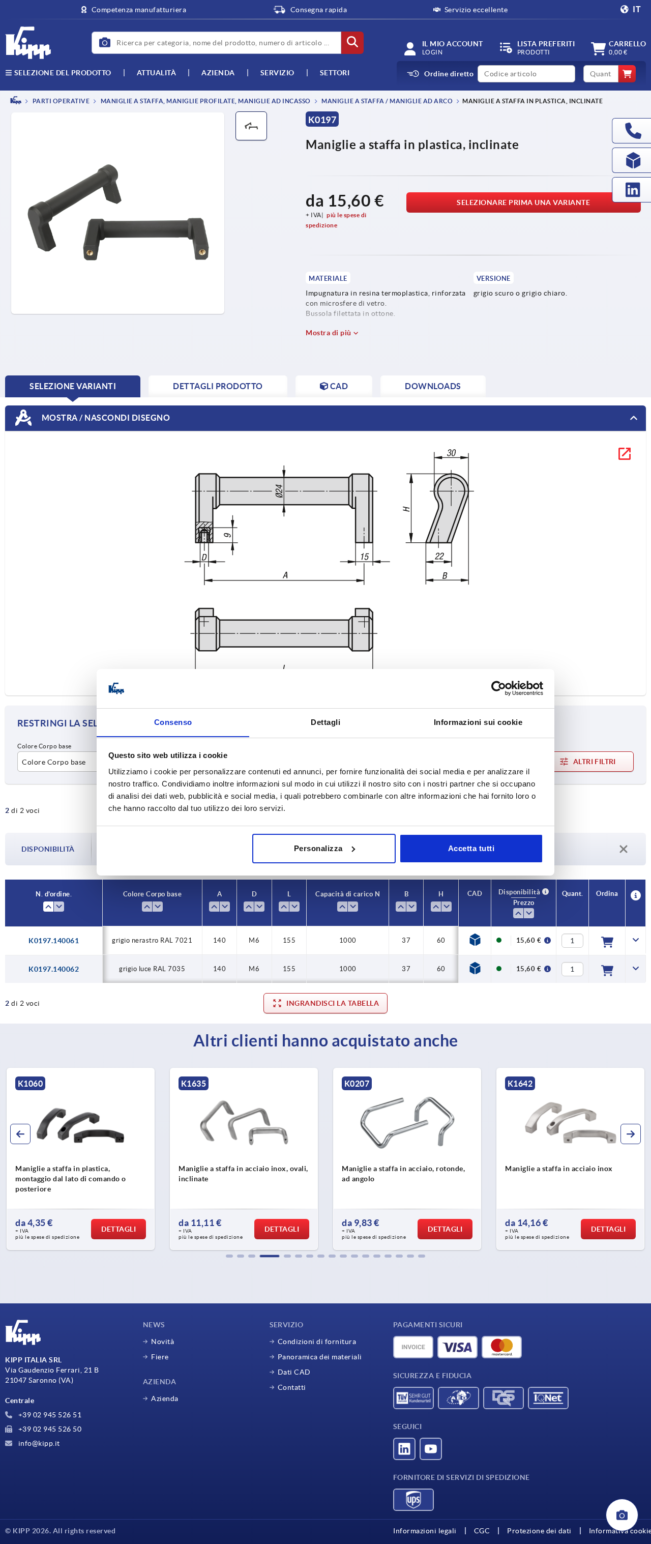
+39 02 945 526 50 (48, 1429)
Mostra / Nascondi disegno (105, 417)
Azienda (218, 72)
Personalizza (318, 848)
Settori (335, 72)
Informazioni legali (425, 1530)
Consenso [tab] (173, 721)
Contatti (292, 1387)
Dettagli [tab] (325, 721)
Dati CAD (294, 1372)
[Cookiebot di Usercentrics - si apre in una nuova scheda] (498, 688)
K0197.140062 (53, 969)
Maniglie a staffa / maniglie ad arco (386, 101)
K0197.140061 (53, 941)
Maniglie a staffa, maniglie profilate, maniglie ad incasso (205, 101)
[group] (81, 1159)
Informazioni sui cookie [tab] (478, 721)
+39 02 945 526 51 (48, 1415)
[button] (229, 1256)
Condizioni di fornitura (317, 1341)
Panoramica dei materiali (320, 1357)
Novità (162, 1341)
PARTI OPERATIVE (60, 101)
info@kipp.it (38, 1443)
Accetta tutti (471, 848)
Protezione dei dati (539, 1530)
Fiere (160, 1357)
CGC (482, 1530)
